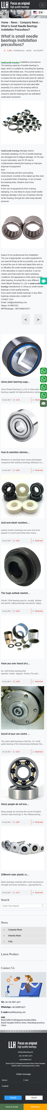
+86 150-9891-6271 (12, 1002)
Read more (39, 400)
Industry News (14, 935)
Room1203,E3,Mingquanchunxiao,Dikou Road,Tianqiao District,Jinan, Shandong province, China (25, 1064)
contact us (8, 968)
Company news (15, 929)
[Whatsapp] (43, 370)
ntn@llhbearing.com (17, 1012)
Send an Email (12, 1107)
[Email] (43, 403)
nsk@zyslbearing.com (25, 1052)
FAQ (10, 941)
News (4, 922)
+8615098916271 (18, 1007)
